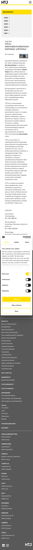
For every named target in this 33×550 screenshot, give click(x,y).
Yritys (3, 405)
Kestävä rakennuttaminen (8, 338)
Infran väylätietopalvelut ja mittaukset (12, 335)
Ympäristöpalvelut (6, 369)
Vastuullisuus (5, 416)
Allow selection (16, 305)
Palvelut (4, 321)
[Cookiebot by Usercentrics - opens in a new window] (23, 237)
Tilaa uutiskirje (7, 388)
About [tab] (27, 242)
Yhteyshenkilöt (7, 384)
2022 (6, 30)
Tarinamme (4, 413)
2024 (6, 24)
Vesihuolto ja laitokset (7, 360)
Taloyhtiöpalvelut (6, 355)
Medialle (3, 419)
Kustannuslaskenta (6, 343)
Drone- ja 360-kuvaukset (8, 324)
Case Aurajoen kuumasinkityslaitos (11, 401)
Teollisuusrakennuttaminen (9, 357)
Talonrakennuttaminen (8, 349)
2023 (6, 27)
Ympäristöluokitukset (7, 366)
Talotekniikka (5, 352)
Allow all (16, 299)
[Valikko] (30, 2)
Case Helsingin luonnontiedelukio (11, 398)
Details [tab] (16, 242)
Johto (3, 411)
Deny (16, 311)
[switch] (28, 279)
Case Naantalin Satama (8, 395)
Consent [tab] (6, 242)
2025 (6, 21)
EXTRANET (4, 428)
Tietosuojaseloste (8, 424)
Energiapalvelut (6, 327)
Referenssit (5, 393)
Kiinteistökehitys (6, 341)
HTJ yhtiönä (4, 408)
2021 (6, 33)
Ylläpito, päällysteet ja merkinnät (10, 363)
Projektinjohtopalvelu (7, 346)
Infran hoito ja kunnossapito (9, 332)
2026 (6, 18)
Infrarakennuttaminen (7, 329)
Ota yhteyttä (6, 373)
